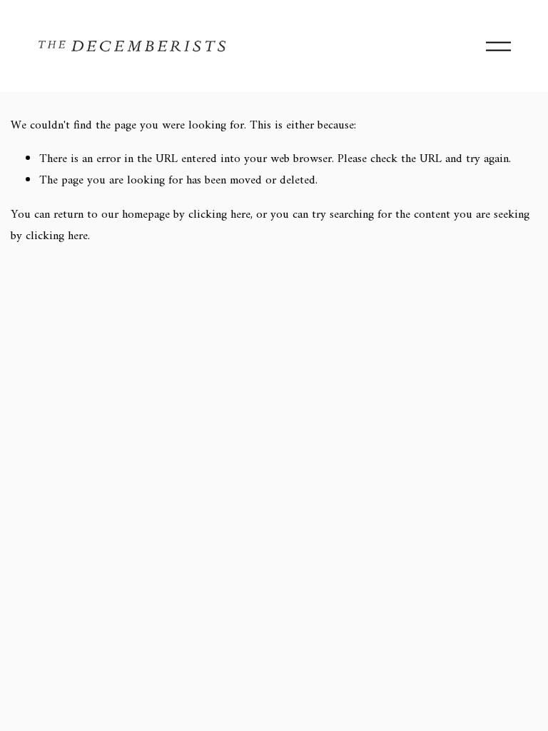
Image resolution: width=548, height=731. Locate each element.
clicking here (219, 215)
